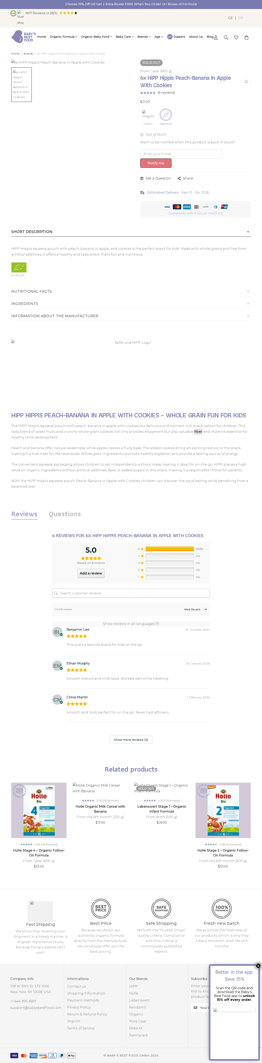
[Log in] (216, 37)
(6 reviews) (166, 93)
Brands (28, 53)
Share (188, 178)
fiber (198, 432)
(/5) (41, 13)
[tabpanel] (131, 639)
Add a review (91, 573)
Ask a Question (158, 178)
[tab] (24, 513)
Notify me (156, 163)
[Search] (226, 37)
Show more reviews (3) (131, 740)
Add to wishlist (246, 81)
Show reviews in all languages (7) (131, 624)
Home (15, 53)
